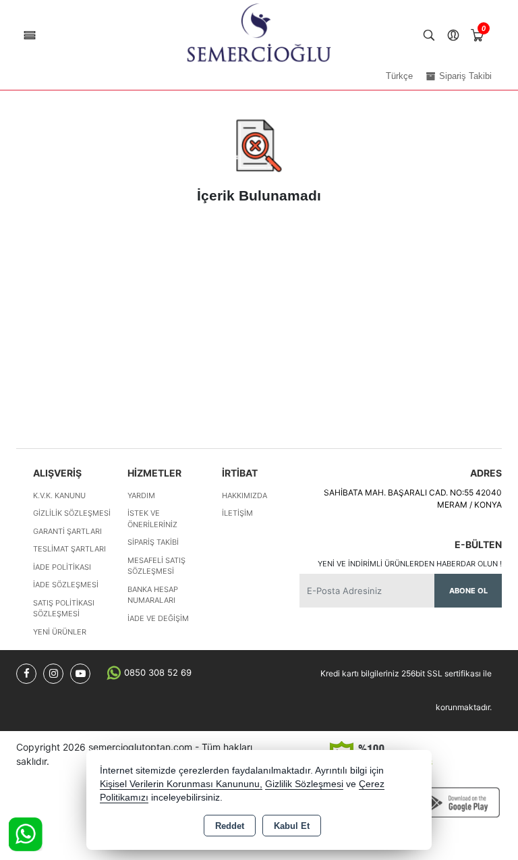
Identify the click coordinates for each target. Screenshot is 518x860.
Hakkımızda (244, 495)
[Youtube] (80, 674)
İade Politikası (62, 567)
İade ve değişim (158, 618)
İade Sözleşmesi (65, 584)
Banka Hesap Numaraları (152, 595)
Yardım (141, 495)
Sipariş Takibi (153, 542)
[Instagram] (53, 674)
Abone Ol (468, 590)
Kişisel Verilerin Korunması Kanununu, (181, 784)
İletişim (237, 513)
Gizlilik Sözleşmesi (72, 513)
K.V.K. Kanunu (59, 495)
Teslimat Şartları (69, 549)
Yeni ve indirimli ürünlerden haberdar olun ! (410, 563)
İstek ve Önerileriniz (152, 518)
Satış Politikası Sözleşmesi (63, 608)
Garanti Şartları (67, 531)
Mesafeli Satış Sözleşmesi (156, 566)
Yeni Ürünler (59, 632)
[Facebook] (26, 674)
